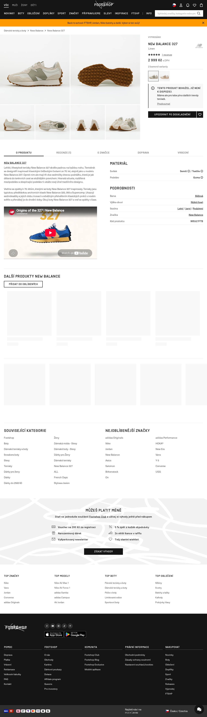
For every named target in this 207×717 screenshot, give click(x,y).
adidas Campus (62, 597)
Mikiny (158, 582)
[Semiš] (188, 171)
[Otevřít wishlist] (194, 5)
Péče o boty (111, 592)
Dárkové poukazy (53, 669)
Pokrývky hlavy (162, 602)
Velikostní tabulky (12, 674)
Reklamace (9, 669)
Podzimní (198, 208)
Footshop (9, 437)
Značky (74, 13)
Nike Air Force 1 (62, 587)
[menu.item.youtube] (52, 626)
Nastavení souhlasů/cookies (139, 664)
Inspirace (121, 13)
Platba (7, 659)
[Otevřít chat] (199, 709)
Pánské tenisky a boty (115, 582)
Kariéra (47, 664)
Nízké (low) (197, 202)
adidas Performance (166, 437)
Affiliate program (52, 679)
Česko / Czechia (179, 711)
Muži (15, 5)
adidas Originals (114, 437)
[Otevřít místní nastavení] (174, 5)
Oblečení (33, 13)
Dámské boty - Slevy (65, 449)
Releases (169, 683)
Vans (158, 454)
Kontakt (7, 683)
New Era (160, 449)
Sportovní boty (112, 602)
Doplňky (48, 13)
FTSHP (135, 13)
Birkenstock (111, 471)
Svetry (158, 587)
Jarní (188, 208)
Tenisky (8, 466)
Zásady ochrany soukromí (138, 659)
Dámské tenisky (62, 460)
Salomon (110, 466)
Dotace (47, 674)
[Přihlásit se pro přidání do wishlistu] (200, 114)
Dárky (7, 477)
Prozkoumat (163, 103)
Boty (21, 13)
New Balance (196, 214)
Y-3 (157, 460)
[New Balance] (199, 46)
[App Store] (54, 634)
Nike (107, 443)
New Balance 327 (15, 162)
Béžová (199, 195)
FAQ (6, 679)
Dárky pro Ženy (62, 454)
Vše (6, 5)
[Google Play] (75, 634)
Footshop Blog (92, 659)
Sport (62, 13)
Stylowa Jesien (62, 483)
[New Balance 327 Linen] (153, 76)
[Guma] (202, 177)
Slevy (108, 13)
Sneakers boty (11, 454)
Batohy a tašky (162, 592)
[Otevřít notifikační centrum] (188, 5)
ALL (56, 471)
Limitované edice (113, 597)
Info (149, 13)
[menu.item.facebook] (46, 626)
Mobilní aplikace (93, 669)
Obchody (48, 659)
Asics (108, 460)
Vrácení (7, 664)
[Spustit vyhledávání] (199, 13)
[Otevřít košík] (201, 5)
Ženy (24, 5)
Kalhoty (159, 597)
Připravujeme (91, 13)
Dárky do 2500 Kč (13, 483)
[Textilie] (202, 171)
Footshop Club (97, 516)
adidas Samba (61, 592)
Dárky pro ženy (12, 471)
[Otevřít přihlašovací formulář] (181, 5)
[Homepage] (23, 627)
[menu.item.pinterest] (70, 626)
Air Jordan (59, 602)
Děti (33, 5)
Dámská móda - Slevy (65, 443)
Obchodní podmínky (135, 654)
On (107, 477)
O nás (47, 654)
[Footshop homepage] (103, 5)
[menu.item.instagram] (58, 626)
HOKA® (159, 443)
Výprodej (169, 688)
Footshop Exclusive (94, 664)
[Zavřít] (203, 23)
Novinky (9, 13)
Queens (48, 683)
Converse (161, 466)
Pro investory (51, 688)
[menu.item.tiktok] (64, 626)
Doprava (8, 654)
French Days (61, 477)
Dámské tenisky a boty (16, 449)
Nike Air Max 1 (61, 582)
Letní (180, 208)
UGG (158, 471)
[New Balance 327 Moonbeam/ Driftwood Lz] (164, 76)
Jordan (109, 449)
